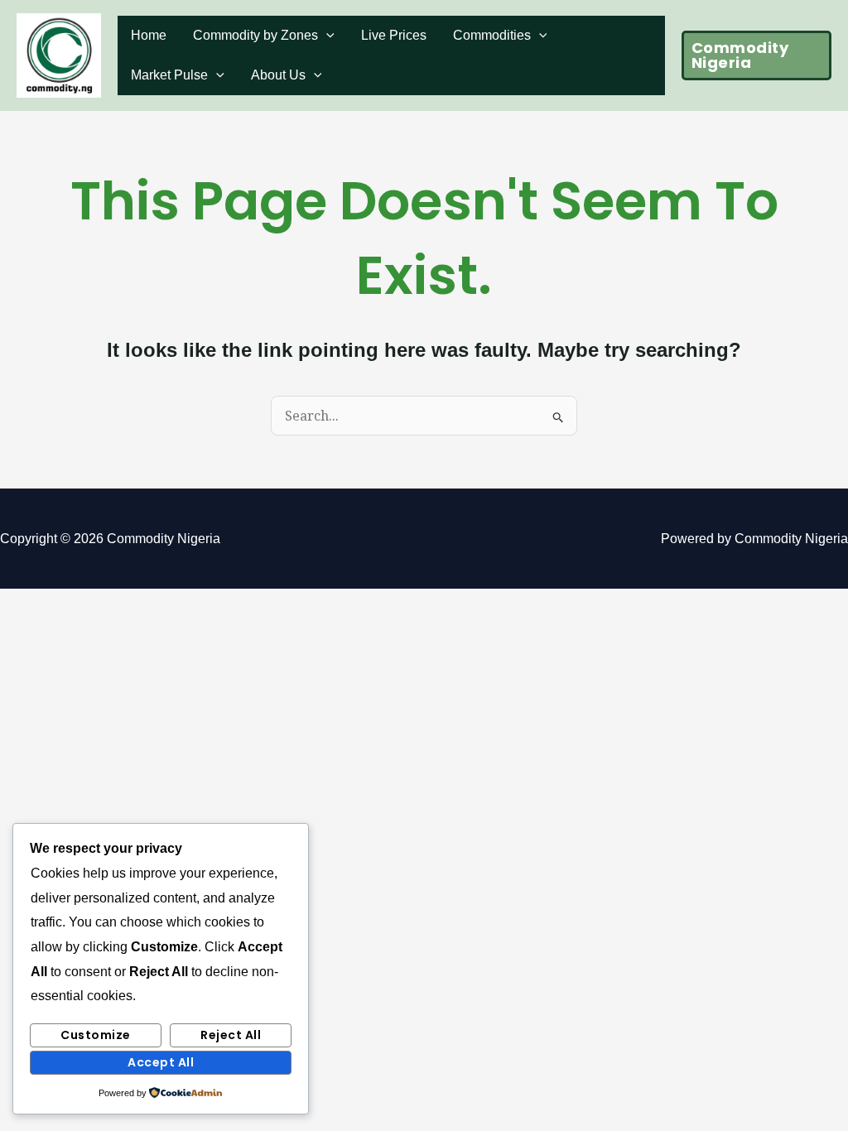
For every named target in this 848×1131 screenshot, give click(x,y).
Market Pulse (169, 75)
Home (148, 35)
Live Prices (393, 35)
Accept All (161, 1062)
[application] (326, 35)
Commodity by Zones (255, 35)
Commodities (492, 35)
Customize (95, 1035)
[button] (756, 55)
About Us (278, 75)
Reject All (230, 1035)
